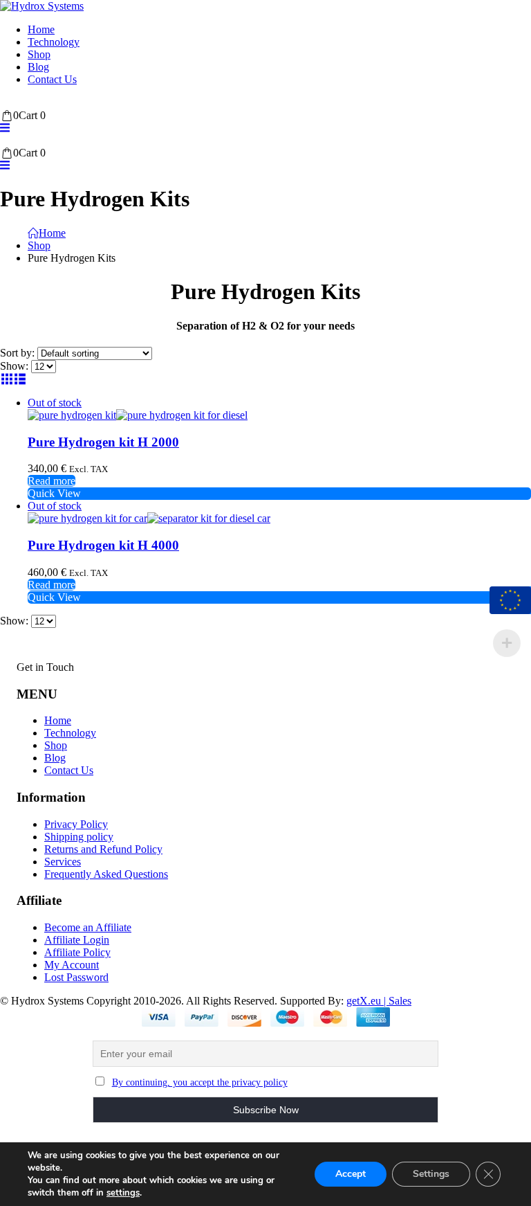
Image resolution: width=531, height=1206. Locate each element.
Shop (39, 54)
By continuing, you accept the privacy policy (200, 1082)
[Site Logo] (42, 6)
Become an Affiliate (87, 927)
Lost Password (76, 977)
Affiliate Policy (77, 952)
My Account (71, 965)
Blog (38, 67)
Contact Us (52, 79)
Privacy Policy (76, 824)
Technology (54, 42)
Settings (431, 1173)
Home (41, 29)
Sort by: (18, 353)
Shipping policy (78, 837)
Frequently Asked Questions (106, 874)
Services (62, 861)
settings (123, 1193)
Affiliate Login (76, 940)
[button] (5, 128)
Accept (350, 1173)
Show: (15, 366)
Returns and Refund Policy (103, 849)
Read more (51, 481)
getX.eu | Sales (378, 1001)
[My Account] (6, 103)
